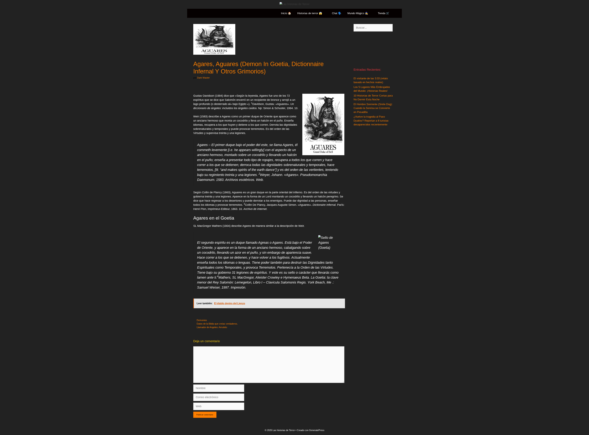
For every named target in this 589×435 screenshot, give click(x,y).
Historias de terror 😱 (309, 13)
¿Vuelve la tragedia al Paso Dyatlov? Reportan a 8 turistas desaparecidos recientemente (371, 120)
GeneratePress (316, 430)
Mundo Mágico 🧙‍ (357, 13)
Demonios (202, 320)
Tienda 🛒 (383, 13)
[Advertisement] (373, 49)
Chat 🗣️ (336, 13)
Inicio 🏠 (286, 13)
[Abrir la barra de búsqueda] (397, 13)
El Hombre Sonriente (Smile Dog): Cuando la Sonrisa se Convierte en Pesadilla (373, 108)
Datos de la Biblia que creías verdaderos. (217, 323)
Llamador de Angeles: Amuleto (212, 327)
